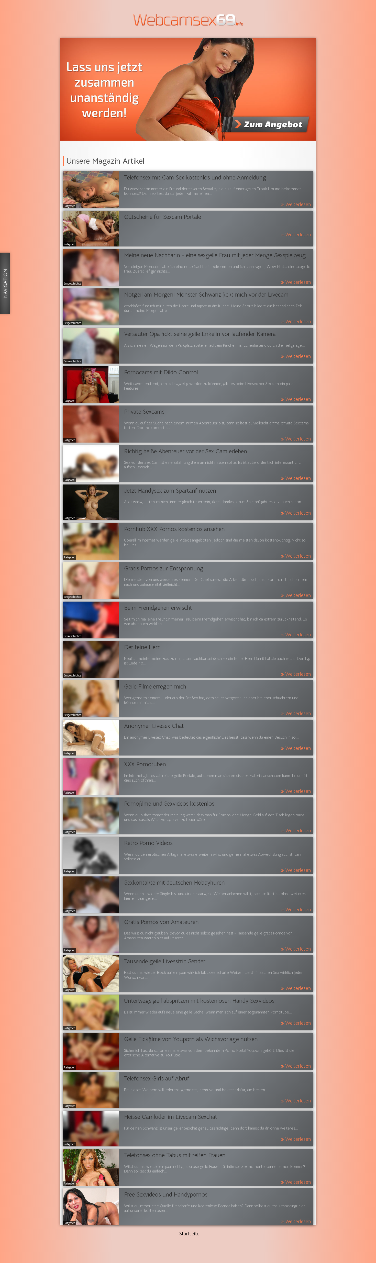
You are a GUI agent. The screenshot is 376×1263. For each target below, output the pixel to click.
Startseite (189, 1234)
